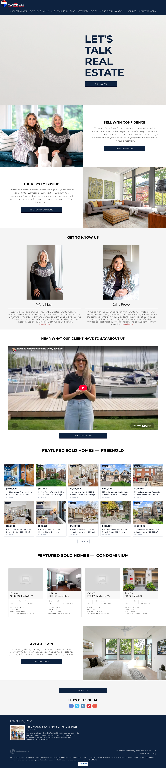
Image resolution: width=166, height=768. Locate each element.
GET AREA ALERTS (41, 661)
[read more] (45, 739)
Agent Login (151, 751)
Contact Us (83, 690)
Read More (44, 324)
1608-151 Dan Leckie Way (99, 596)
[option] (25, 592)
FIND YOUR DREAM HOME (41, 210)
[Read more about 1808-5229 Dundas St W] (25, 592)
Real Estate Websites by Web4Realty (130, 751)
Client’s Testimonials (83, 436)
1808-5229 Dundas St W (21, 596)
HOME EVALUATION (124, 148)
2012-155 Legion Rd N (58, 596)
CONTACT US (101, 84)
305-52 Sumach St (133, 596)
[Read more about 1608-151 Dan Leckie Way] (102, 592)
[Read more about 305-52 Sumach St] (140, 592)
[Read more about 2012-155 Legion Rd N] (64, 592)
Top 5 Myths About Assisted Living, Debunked (52, 726)
